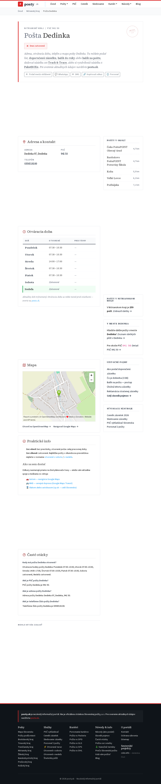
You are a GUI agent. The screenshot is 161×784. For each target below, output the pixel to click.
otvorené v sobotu (53, 457)
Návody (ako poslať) (104, 732)
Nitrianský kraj (33, 11)
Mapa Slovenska (25, 732)
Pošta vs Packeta (77, 735)
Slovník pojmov (102, 735)
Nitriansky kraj (24, 750)
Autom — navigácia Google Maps (44, 479)
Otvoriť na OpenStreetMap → (36, 426)
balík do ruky (66, 58)
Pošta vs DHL (75, 750)
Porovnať (112, 74)
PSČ (74, 4)
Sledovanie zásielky (117, 419)
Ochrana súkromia (129, 735)
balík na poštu (91, 58)
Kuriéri (111, 4)
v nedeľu (68, 457)
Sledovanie (98, 4)
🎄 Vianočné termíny (105, 747)
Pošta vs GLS (75, 743)
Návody (126, 4)
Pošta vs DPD (75, 739)
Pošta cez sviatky (103, 743)
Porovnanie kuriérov (79, 732)
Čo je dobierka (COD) (117, 378)
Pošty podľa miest (26, 735)
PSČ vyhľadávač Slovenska (120, 423)
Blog (138, 4)
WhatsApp (61, 74)
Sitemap (125, 739)
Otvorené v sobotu (53, 750)
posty (29, 4)
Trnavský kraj (24, 743)
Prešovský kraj (25, 762)
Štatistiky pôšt (51, 758)
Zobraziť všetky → (122, 311)
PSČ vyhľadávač (51, 732)
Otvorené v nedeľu (53, 754)
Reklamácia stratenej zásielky (122, 391)
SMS (75, 74)
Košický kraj (23, 765)
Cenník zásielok (51, 735)
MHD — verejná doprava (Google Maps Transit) (50, 483)
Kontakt (125, 732)
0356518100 (30, 164)
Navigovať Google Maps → (65, 426)
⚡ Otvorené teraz (53, 747)
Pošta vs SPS (75, 747)
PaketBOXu (31, 67)
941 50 (64, 154)
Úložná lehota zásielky (118, 387)
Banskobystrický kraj (28, 758)
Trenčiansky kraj (25, 747)
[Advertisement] (80, 109)
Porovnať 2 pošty (115, 426)
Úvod (53, 4)
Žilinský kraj (23, 754)
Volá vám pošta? (103, 754)
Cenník (84, 4)
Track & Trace (57, 62)
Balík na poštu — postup (119, 382)
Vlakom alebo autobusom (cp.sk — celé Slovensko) (53, 487)
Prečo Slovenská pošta (106, 750)
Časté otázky (101, 739)
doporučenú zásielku (42, 58)
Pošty (63, 4)
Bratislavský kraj (25, 739)
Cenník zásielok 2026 (118, 415)
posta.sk (93, 67)
